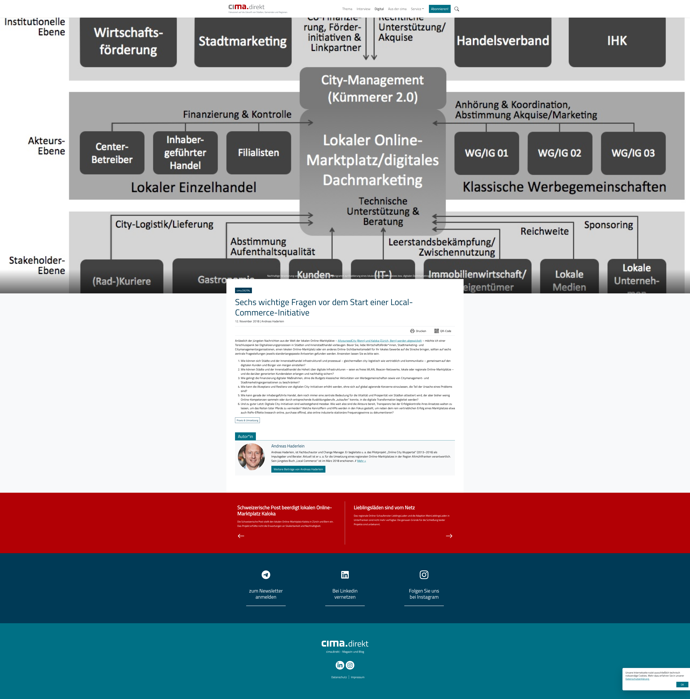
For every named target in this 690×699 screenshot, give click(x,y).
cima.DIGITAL (243, 290)
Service (416, 8)
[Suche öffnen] (456, 9)
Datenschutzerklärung (637, 679)
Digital (379, 8)
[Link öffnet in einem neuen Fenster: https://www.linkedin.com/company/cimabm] (340, 665)
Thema (347, 8)
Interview (363, 8)
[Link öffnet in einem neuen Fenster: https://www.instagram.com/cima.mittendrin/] (350, 665)
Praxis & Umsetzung (247, 420)
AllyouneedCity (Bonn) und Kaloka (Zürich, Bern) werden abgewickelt (380, 340)
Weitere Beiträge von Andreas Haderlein (298, 469)
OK (682, 684)
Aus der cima (397, 8)
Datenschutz (339, 677)
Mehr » (361, 461)
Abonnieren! (439, 8)
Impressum (357, 677)
